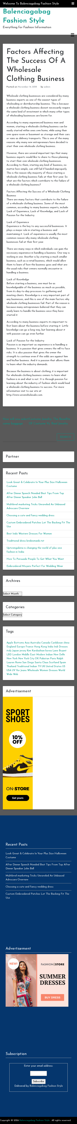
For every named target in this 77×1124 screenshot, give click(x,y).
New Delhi (59, 654)
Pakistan (44, 658)
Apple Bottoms (15, 643)
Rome (18, 662)
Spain (63, 662)
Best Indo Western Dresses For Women (29, 533)
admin (47, 87)
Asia (27, 643)
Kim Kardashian (36, 650)
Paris (53, 658)
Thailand (11, 666)
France (29, 647)
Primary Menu (72, 35)
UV (13, 670)
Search (65, 437)
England (11, 647)
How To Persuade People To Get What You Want (35, 559)
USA (9, 670)
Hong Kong (40, 647)
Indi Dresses (61, 647)
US (63, 666)
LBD (9, 654)
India (50, 647)
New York (12, 658)
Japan (15, 650)
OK (37, 658)
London (16, 654)
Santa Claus (41, 662)
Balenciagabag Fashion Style (46, 1086)
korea (48, 650)
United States (53, 666)
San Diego (28, 662)
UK (43, 666)
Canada (45, 643)
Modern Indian (44, 654)
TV (39, 666)
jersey (23, 650)
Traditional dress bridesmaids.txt (25, 540)
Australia (35, 643)
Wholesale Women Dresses (42, 670)
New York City (26, 658)
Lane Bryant (60, 650)
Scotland (54, 662)
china (66, 643)
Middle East (29, 654)
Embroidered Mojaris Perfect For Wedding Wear (35, 566)
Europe (21, 647)
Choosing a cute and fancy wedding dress (30, 515)
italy (9, 650)
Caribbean (57, 643)
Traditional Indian (27, 666)
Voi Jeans (21, 670)
